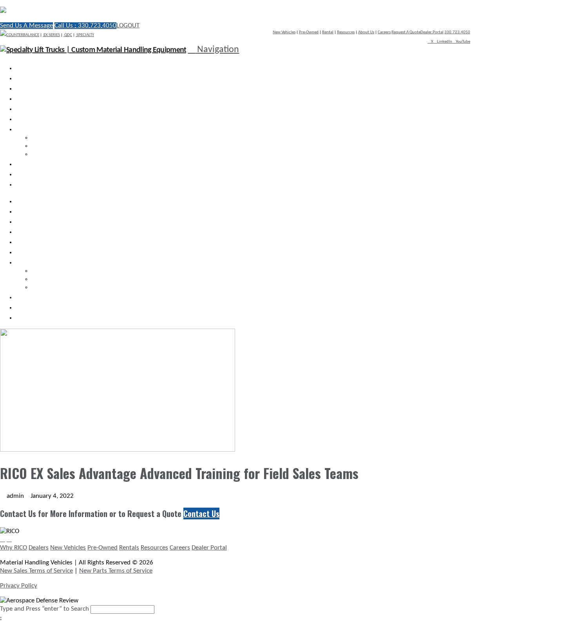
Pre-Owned (309, 32)
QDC (67, 35)
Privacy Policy (18, 585)
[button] (213, 49)
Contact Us (201, 513)
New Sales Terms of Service (36, 571)
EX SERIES (51, 35)
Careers (384, 32)
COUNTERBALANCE (22, 35)
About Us (366, 32)
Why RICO (13, 547)
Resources (346, 32)
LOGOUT (127, 25)
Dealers (39, 547)
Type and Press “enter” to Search (44, 609)
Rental (327, 32)
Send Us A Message (26, 25)
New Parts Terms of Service (115, 571)
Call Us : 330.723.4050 (85, 25)
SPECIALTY (85, 35)
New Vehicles (284, 32)
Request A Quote (405, 32)
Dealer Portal (432, 32)
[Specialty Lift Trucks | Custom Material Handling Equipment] (84, 10)
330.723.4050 (457, 32)
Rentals (129, 547)
